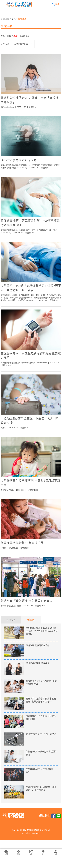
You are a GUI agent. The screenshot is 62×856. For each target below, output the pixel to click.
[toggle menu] (3, 5)
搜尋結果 (22, 19)
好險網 (19, 5)
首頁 (13, 19)
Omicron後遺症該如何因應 (19, 160)
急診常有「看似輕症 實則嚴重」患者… (26, 601)
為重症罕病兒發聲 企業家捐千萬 (22, 543)
